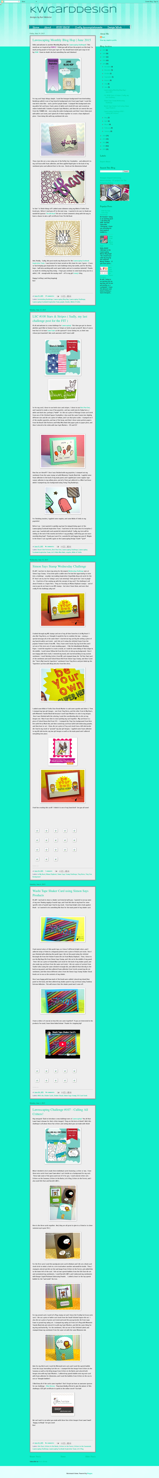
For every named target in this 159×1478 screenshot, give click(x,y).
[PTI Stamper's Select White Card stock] (65, 841)
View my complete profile (108, 40)
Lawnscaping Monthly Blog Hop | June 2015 (62, 40)
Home (36, 27)
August (107, 80)
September (108, 77)
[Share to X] (66, 296)
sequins (68, 552)
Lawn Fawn (51, 331)
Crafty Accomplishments (88, 27)
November (107, 70)
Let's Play (80, 1449)
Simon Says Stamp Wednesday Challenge (59, 566)
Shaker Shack (58, 1096)
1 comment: (49, 871)
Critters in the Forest (66, 1446)
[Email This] (62, 296)
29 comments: (50, 296)
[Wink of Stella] (56, 832)
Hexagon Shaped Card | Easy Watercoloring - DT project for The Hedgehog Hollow (113, 180)
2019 (104, 50)
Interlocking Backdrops (45, 299)
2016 (104, 60)
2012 (104, 143)
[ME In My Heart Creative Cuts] (46, 841)
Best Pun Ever (85, 408)
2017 (104, 57)
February (107, 128)
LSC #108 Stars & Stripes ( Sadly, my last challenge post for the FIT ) (60, 318)
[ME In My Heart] (37, 841)
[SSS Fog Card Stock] (74, 832)
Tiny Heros (81, 874)
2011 (104, 146)
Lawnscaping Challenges (77, 45)
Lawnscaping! (66, 325)
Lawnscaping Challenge (77, 299)
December (107, 67)
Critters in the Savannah (82, 1446)
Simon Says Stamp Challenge (67, 874)
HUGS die (41, 1096)
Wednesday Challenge (75, 571)
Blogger (89, 1473)
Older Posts (90, 1456)
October (107, 74)
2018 (104, 54)
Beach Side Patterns (44, 550)
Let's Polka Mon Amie (58, 552)
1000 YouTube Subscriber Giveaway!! (105, 213)
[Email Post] (57, 296)
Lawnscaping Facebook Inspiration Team (46, 302)
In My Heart (42, 874)
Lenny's (76, 273)
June (106, 87)
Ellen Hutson (50, 1386)
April (106, 121)
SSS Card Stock (82, 1096)
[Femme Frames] (65, 832)
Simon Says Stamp (70, 1096)
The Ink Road (50, 214)
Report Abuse (105, 162)
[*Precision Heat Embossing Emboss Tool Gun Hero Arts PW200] (37, 851)
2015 (104, 64)
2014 (104, 136)
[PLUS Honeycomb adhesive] (56, 841)
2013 (104, 139)
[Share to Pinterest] (70, 296)
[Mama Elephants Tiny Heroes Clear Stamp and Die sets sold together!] (46, 851)
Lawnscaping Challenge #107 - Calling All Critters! (114, 112)
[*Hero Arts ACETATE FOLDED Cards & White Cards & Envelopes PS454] (56, 1072)
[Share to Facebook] (68, 296)
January (107, 131)
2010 (104, 149)
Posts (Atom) (43, 1462)
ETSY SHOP (63, 27)
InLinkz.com (36, 865)
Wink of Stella (75, 302)
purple (62, 302)
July (106, 84)
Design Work (115, 27)
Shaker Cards (48, 1096)
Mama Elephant (51, 874)
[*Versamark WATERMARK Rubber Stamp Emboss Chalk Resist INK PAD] (74, 841)
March (106, 124)
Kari (103, 37)
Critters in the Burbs (51, 1446)
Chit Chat (41, 1446)
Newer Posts (35, 1456)
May (106, 118)
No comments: (50, 547)
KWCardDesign (73, 10)
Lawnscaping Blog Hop (61, 299)
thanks (67, 302)
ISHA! (36, 52)
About (47, 27)
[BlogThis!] (64, 296)
